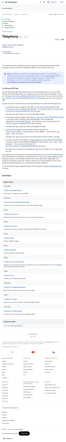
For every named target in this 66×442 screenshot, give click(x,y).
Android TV (48, 372)
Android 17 (5, 385)
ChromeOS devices (50, 366)
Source (4, 369)
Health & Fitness (27, 366)
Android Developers (7, 14)
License (10, 429)
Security (4, 366)
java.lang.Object (6, 51)
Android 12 (5, 398)
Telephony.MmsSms (10, 250)
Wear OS (47, 364)
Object (11, 47)
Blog (3, 375)
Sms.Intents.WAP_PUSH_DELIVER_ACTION (50, 117)
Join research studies (50, 393)
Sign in (62, 2)
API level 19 (10, 31)
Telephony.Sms (9, 275)
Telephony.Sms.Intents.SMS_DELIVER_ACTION (20, 96)
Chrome (4, 415)
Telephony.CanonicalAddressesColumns (17, 202)
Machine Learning (28, 364)
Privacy (25, 372)
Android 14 (5, 393)
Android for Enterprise (8, 364)
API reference (7, 8)
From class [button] (13, 325)
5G (24, 375)
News (3, 372)
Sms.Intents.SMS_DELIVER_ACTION (48, 107)
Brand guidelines (18, 429)
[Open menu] (2, 2)
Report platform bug (50, 385)
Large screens (48, 361)
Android (4, 361)
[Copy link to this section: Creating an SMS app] (20, 88)
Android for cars (49, 369)
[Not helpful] (62, 14)
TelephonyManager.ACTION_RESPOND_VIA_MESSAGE (45, 140)
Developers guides (28, 389)
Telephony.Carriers (10, 226)
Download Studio (28, 395)
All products (5, 423)
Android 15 (5, 390)
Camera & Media (28, 369)
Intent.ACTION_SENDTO (13, 131)
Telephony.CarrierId (11, 214)
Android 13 (5, 396)
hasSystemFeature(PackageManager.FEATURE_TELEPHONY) (24, 82)
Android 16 (5, 387)
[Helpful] (60, 14)
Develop (16, 14)
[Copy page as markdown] (25, 36)
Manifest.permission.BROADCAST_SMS (20, 111)
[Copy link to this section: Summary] (13, 176)
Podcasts (4, 377)
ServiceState (57, 265)
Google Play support (50, 390)
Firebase (4, 417)
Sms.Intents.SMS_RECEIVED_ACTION (50, 156)
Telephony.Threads (10, 299)
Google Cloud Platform (8, 420)
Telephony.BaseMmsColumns (13, 190)
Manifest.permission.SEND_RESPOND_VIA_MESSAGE (22, 146)
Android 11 (5, 401)
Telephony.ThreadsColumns (13, 311)
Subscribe (24, 433)
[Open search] (41, 2)
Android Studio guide (29, 386)
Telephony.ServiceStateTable (14, 262)
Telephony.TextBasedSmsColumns (15, 287)
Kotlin (57, 39)
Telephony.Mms (9, 238)
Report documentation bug (52, 387)
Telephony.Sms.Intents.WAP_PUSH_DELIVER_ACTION (21, 98)
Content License (49, 342)
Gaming (25, 361)
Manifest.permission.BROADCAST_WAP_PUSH (20, 123)
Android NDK (27, 397)
